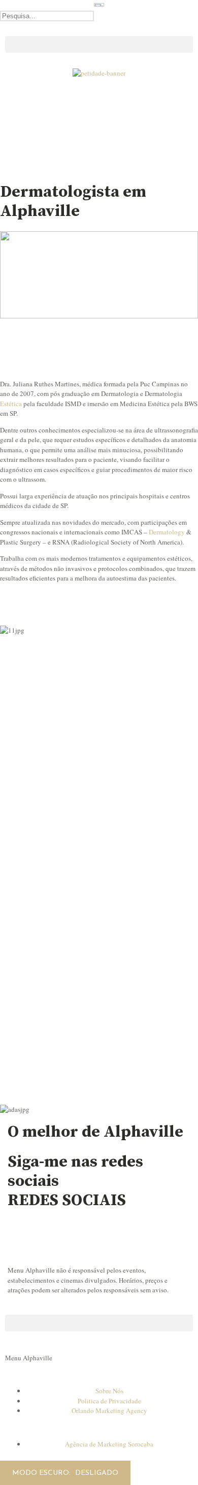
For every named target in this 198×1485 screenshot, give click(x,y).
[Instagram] (20, 1233)
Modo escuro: (42, 1473)
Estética (11, 403)
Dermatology (167, 531)
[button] (99, 26)
